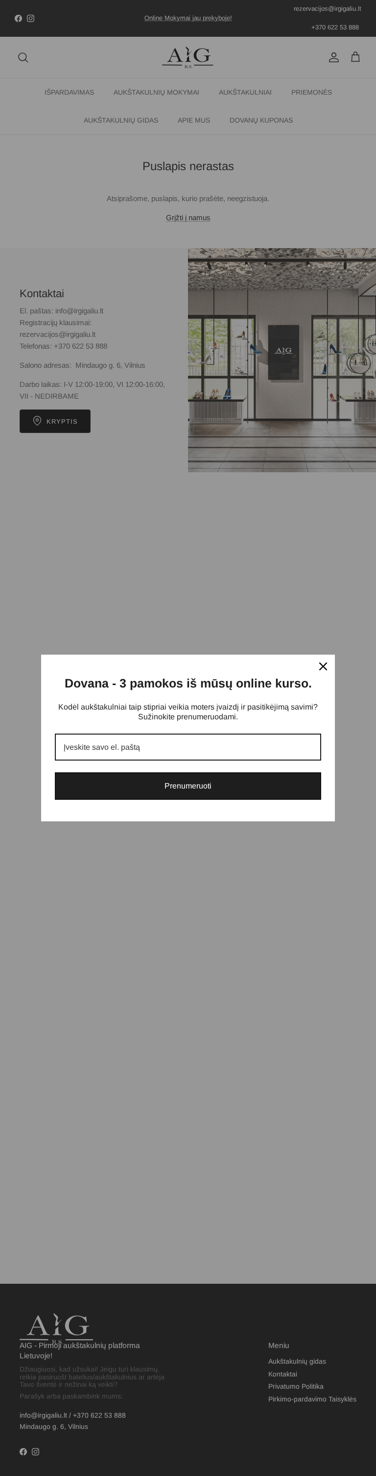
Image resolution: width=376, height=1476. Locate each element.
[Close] (323, 666)
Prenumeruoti (188, 786)
